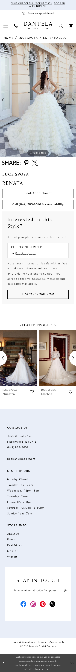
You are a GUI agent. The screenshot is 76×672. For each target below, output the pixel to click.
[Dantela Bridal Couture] (38, 25)
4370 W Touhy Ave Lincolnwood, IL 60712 (21, 439)
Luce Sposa (28, 38)
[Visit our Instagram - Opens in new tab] (33, 605)
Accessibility (56, 642)
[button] (6, 25)
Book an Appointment (21, 459)
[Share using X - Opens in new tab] (35, 163)
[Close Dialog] (3, 663)
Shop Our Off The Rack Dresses (31, 3)
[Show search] (61, 25)
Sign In (11, 551)
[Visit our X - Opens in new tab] (52, 605)
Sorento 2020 (54, 38)
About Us (13, 534)
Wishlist (12, 557)
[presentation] (18, 358)
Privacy (42, 642)
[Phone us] (16, 25)
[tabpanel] (38, 100)
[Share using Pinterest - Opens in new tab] (26, 163)
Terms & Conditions (23, 642)
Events (11, 539)
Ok (72, 663)
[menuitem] (6, 25)
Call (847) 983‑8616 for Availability (38, 204)
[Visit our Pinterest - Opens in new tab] (42, 605)
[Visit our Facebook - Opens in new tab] (23, 605)
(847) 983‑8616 (17, 447)
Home (8, 38)
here (48, 669)
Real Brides (14, 545)
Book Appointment (38, 193)
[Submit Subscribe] (66, 590)
